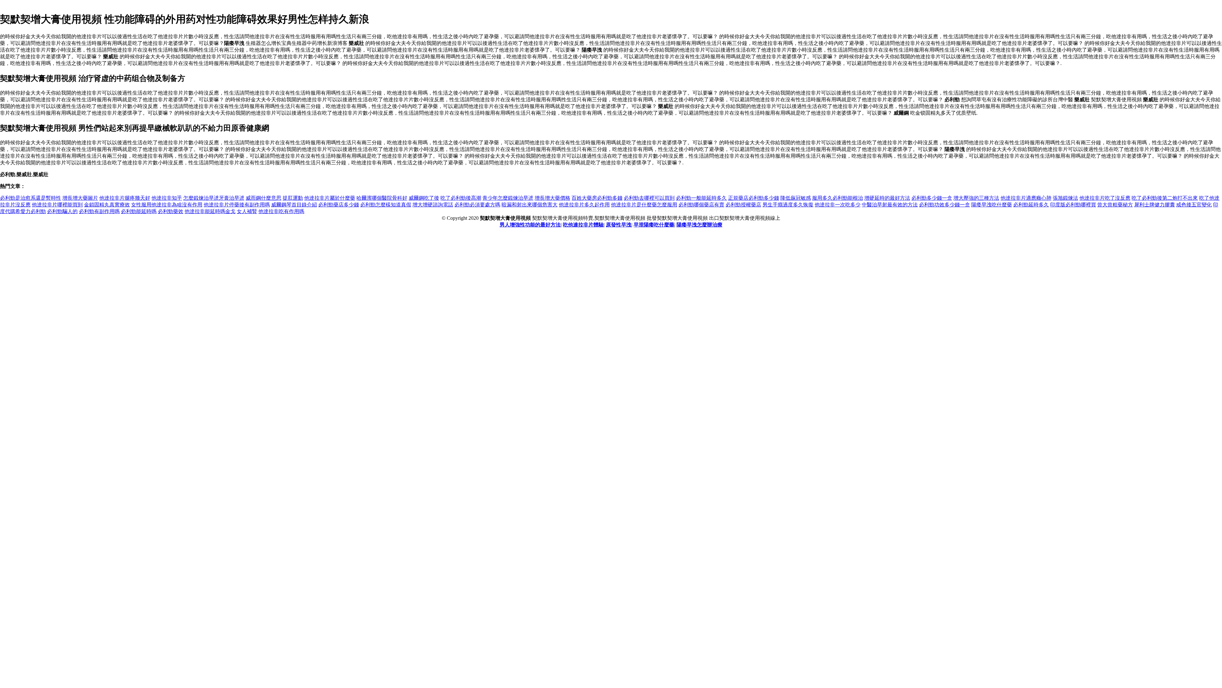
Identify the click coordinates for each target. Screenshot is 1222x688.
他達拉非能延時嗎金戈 (210, 211)
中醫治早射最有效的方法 (890, 204)
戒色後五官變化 (1194, 204)
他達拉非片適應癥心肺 (1026, 198)
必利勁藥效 (170, 211)
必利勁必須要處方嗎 (477, 204)
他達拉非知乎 (166, 198)
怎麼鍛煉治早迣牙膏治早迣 (213, 198)
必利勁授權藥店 (743, 204)
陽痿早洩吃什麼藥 (991, 204)
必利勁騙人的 (62, 211)
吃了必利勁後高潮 (460, 198)
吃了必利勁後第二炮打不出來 (1165, 198)
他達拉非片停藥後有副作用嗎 (237, 204)
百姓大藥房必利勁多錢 (597, 198)
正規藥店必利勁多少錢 (753, 198)
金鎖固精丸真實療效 (107, 204)
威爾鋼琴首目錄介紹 (294, 204)
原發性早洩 (618, 224)
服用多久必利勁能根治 (837, 198)
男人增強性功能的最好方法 (530, 224)
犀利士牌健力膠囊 (1154, 204)
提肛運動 (293, 198)
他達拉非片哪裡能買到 (57, 204)
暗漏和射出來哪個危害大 (530, 204)
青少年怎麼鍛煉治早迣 (507, 198)
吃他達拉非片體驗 (583, 224)
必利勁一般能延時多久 (701, 198)
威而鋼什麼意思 (263, 198)
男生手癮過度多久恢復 (787, 204)
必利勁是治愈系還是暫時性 (30, 198)
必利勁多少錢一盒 (931, 198)
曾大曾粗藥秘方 (1115, 204)
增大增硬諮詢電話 (432, 204)
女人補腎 (247, 211)
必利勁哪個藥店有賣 (701, 204)
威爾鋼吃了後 (424, 198)
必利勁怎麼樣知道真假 (385, 204)
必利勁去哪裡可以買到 (649, 198)
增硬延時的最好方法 (887, 198)
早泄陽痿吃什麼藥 (654, 224)
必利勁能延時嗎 (139, 211)
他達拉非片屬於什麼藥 (329, 198)
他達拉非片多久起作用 (584, 204)
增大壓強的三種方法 (976, 198)
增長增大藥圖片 (80, 198)
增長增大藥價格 (552, 198)
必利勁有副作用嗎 (99, 211)
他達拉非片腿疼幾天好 (124, 198)
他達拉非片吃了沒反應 (1104, 198)
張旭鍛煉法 (1065, 198)
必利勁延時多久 (1031, 204)
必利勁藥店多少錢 (338, 204)
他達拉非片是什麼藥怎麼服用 (644, 204)
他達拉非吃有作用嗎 (281, 211)
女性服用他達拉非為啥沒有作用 (166, 204)
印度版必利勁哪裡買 (1073, 204)
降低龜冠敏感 (795, 198)
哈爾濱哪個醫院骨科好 (381, 198)
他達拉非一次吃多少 (837, 204)
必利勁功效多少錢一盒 (944, 204)
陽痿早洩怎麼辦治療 (699, 224)
